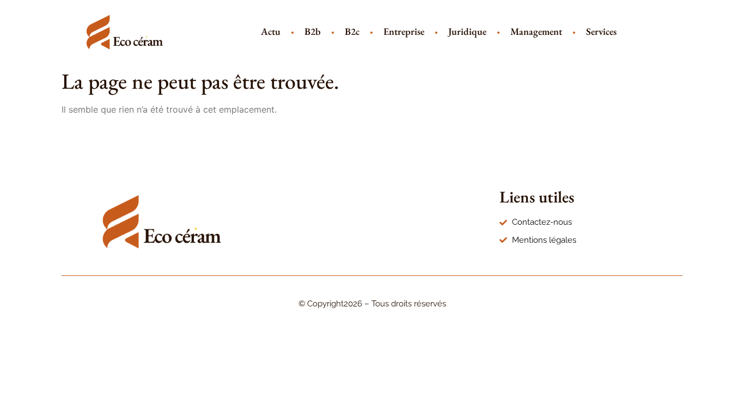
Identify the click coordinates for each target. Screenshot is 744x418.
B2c (352, 31)
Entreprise (403, 31)
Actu (270, 31)
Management (536, 31)
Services (601, 31)
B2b (312, 31)
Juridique (467, 31)
